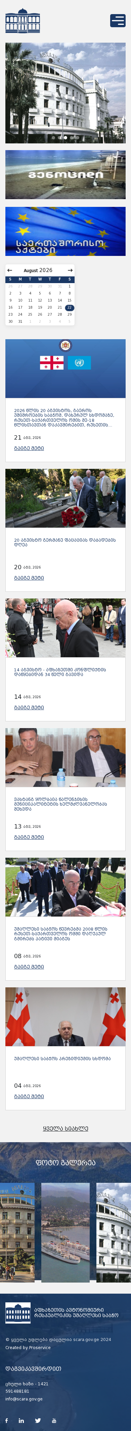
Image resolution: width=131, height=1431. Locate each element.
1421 (43, 1384)
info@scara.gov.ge (24, 1399)
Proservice (40, 1347)
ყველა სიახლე (65, 1129)
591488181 (17, 1391)
